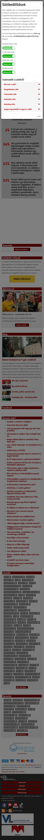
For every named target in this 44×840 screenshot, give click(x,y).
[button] (10, 84)
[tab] (22, 84)
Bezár (39, 116)
